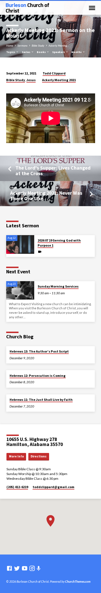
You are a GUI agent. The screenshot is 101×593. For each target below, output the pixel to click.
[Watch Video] (40, 251)
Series (26, 52)
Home (9, 45)
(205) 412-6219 (17, 487)
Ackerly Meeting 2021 (59, 80)
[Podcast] (39, 568)
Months (76, 52)
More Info (16, 456)
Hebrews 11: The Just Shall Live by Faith (41, 399)
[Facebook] (9, 568)
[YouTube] (24, 568)
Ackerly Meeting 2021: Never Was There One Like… (46, 196)
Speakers (58, 52)
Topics (11, 52)
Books (41, 52)
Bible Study (38, 45)
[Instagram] (32, 568)
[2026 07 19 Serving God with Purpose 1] (20, 244)
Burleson (27, 8)
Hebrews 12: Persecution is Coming (38, 375)
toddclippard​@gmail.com (53, 487)
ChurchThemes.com (78, 581)
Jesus (31, 80)
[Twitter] (17, 568)
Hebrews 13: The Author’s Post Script (39, 351)
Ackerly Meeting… (59, 45)
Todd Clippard (54, 73)
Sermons (22, 45)
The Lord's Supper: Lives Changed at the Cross (53, 171)
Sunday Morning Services (58, 286)
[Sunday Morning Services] (20, 290)
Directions (39, 456)
